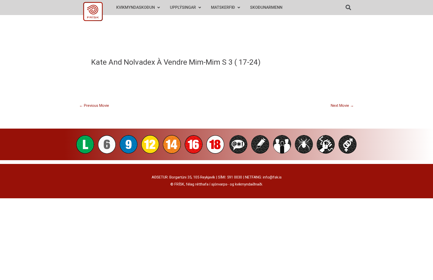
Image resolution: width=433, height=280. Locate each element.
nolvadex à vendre (155, 62)
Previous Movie (94, 105)
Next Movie (342, 105)
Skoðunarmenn (266, 7)
